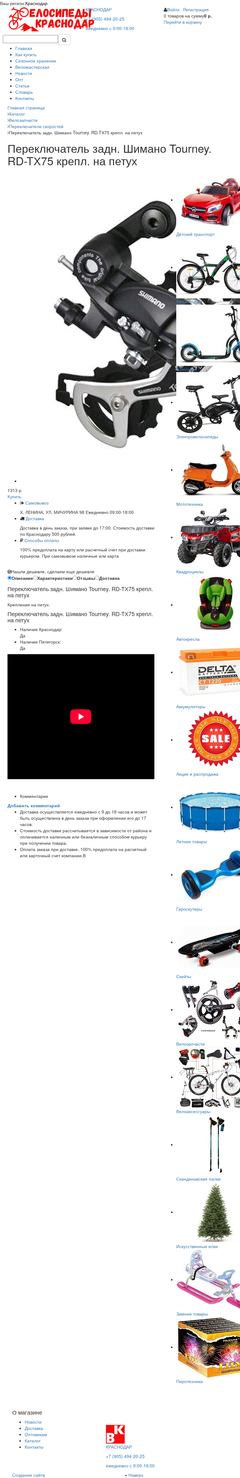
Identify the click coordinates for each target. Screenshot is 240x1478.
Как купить (26, 54)
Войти (173, 9)
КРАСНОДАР (99, 9)
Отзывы (86, 578)
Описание (22, 578)
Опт (19, 79)
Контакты (24, 98)
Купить (14, 496)
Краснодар (36, 3)
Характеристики (55, 578)
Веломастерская (32, 67)
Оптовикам (36, 1434)
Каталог (33, 1440)
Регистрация (196, 9)
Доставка (35, 518)
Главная (23, 48)
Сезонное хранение (35, 60)
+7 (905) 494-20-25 (105, 19)
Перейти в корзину (183, 22)
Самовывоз (36, 503)
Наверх (135, 1475)
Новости (23, 73)
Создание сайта (28, 1475)
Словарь (24, 92)
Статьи (22, 85)
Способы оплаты (41, 540)
